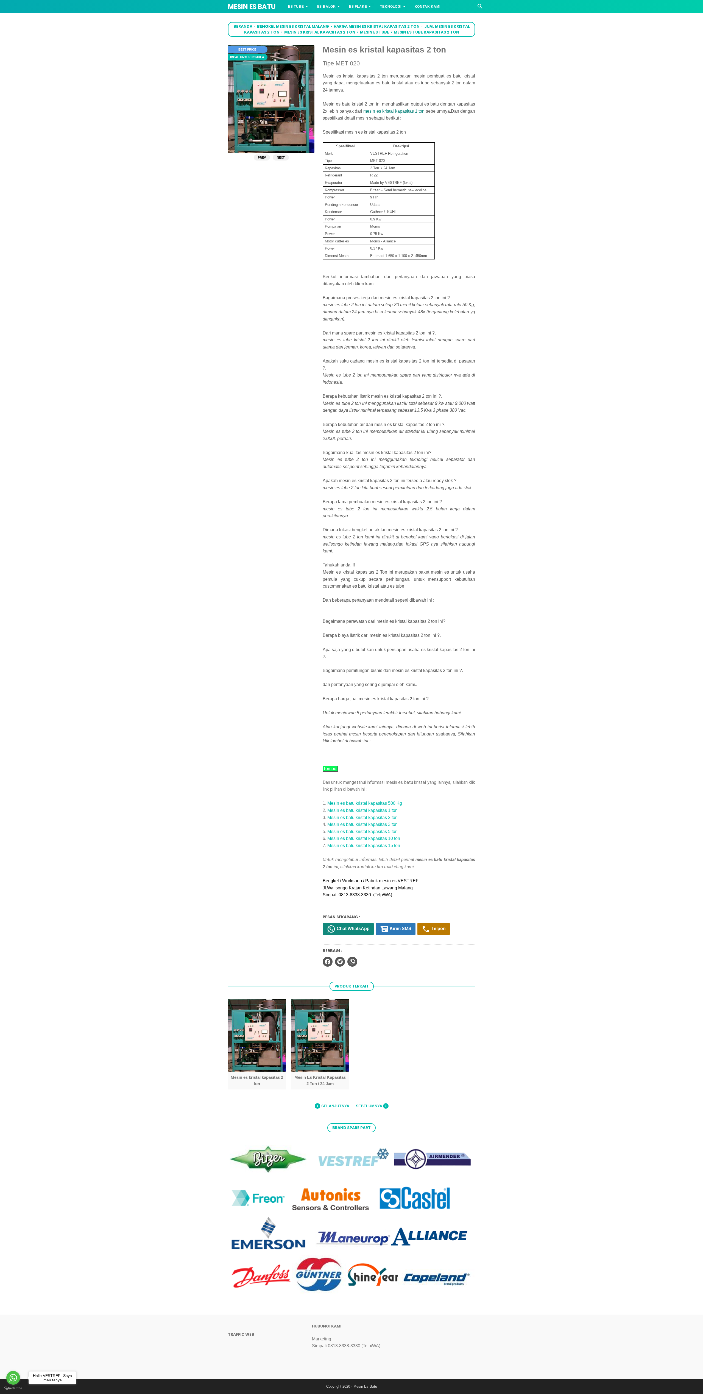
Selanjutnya (334, 1106)
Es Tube (296, 7)
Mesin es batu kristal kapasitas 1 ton (362, 810)
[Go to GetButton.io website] (13, 1388)
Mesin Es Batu (252, 6)
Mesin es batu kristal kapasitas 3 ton (362, 824)
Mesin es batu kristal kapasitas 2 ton (362, 817)
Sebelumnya (369, 1106)
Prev (262, 157)
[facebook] (328, 962)
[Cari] (480, 8)
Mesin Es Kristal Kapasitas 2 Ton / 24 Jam (320, 1080)
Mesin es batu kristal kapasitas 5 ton (362, 831)
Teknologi (390, 7)
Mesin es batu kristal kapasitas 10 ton (363, 838)
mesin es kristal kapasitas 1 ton (394, 111)
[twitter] (340, 962)
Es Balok (326, 7)
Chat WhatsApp (353, 928)
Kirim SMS (400, 928)
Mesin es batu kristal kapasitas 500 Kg (364, 803)
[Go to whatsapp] (13, 1378)
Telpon (438, 928)
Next (281, 157)
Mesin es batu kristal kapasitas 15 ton (363, 845)
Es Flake (358, 7)
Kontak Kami (427, 7)
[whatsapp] (352, 962)
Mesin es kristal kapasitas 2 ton (257, 1080)
